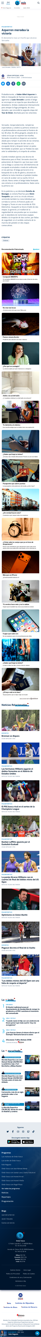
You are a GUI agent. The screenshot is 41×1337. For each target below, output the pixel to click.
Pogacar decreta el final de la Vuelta (18, 948)
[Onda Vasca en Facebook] (13, 1131)
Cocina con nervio (8, 1223)
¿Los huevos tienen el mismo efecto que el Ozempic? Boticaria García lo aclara (22, 1033)
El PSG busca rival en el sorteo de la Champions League (18, 807)
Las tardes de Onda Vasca (11, 1161)
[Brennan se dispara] (20, 720)
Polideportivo (7, 766)
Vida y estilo (10, 1018)
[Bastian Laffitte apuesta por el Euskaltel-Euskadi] (20, 826)
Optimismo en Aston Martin (14, 915)
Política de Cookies (29, 1274)
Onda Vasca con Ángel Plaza (12, 1185)
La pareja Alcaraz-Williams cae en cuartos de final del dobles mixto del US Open (20, 879)
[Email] (24, 84)
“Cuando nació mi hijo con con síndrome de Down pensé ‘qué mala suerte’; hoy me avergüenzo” (22, 1023)
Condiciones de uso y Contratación (21, 1277)
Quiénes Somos (15, 1270)
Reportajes (6, 1197)
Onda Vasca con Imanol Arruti (12, 1177)
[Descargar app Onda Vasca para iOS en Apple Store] (28, 1142)
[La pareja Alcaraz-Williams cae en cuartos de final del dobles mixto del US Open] (20, 861)
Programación (7, 1201)
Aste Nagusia (7, 8)
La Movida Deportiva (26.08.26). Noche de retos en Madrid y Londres (12, 1109)
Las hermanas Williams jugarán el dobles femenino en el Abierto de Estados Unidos (17, 771)
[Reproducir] (28, 1061)
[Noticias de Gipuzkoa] (25, 1303)
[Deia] (9, 1303)
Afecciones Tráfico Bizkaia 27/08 (18, 1040)
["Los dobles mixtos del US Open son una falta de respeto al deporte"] (20, 965)
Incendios (17, 8)
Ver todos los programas (11, 1189)
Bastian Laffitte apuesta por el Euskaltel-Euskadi (16, 843)
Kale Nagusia (6, 1165)
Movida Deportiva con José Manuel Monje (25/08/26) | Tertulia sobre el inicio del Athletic (12, 1079)
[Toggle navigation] (2, 2)
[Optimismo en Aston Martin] (20, 899)
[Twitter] (3, 84)
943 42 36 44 (22, 1251)
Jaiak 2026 (26, 8)
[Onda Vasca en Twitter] (7, 1131)
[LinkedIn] (8, 84)
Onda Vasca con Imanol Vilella (13, 1181)
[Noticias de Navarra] (29, 1307)
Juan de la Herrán (8, 1215)
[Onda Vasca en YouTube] (18, 1131)
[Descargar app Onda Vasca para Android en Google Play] (14, 1142)
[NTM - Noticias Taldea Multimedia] (20, 1296)
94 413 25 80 (22, 1246)
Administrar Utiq (20, 1281)
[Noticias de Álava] (10, 1307)
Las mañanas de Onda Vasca (12, 1157)
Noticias (5, 1193)
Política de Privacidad (13, 1274)
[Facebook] (13, 84)
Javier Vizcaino (7, 1219)
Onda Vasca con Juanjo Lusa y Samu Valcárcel (18, 1173)
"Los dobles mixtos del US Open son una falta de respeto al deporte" (20, 982)
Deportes (5, 733)
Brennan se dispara (10, 736)
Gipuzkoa (9, 1004)
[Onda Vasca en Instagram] (23, 1131)
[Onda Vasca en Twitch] (28, 1131)
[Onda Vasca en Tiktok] (33, 1131)
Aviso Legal (27, 1270)
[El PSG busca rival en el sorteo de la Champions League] (20, 791)
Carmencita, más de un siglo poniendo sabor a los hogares (12, 1094)
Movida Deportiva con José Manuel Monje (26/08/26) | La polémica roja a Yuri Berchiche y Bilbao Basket (12, 1063)
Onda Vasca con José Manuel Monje (14, 1169)
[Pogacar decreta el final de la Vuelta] (20, 932)
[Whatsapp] (18, 84)
